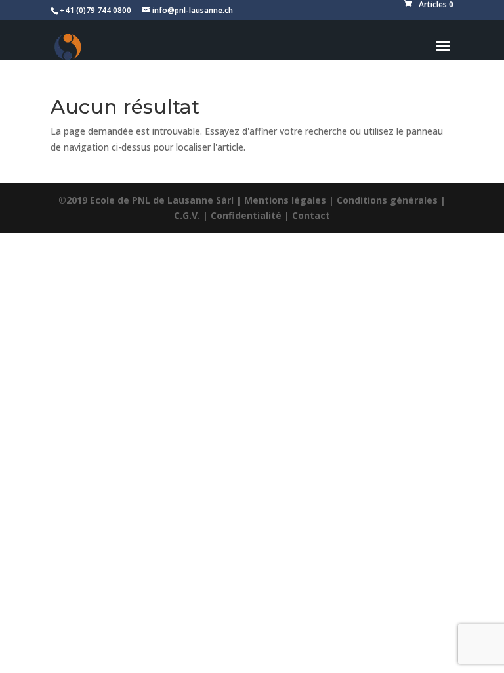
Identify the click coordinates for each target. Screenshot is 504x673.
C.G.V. (187, 215)
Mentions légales (285, 200)
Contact (311, 215)
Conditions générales (387, 200)
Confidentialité (246, 215)
